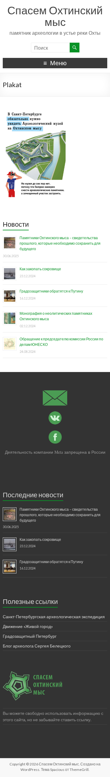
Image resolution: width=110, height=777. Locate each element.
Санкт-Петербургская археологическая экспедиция (54, 616)
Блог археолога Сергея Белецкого (37, 645)
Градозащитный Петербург (30, 636)
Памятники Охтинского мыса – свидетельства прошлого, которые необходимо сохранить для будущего (60, 243)
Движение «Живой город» (28, 626)
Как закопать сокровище (40, 269)
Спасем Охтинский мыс (55, 15)
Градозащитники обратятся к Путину (51, 291)
